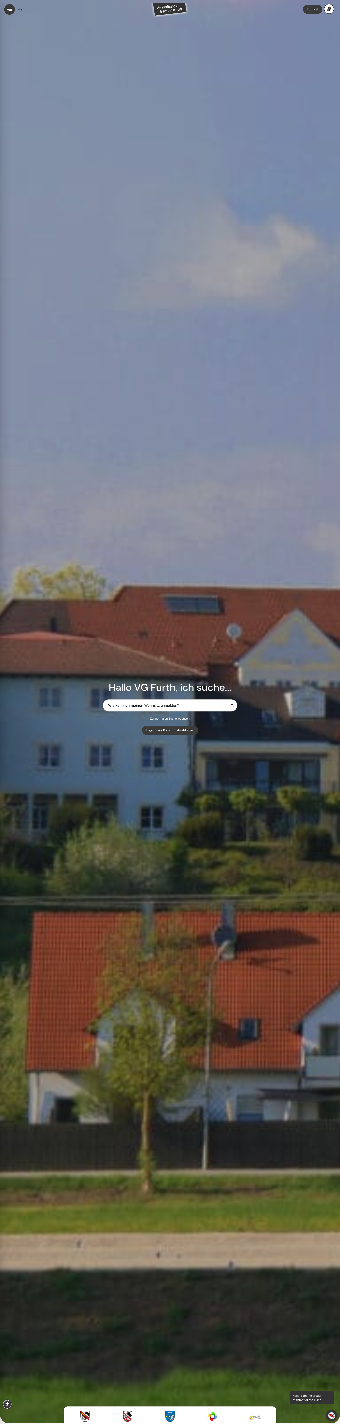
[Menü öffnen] (9, 9)
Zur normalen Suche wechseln (170, 718)
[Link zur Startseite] (173, 10)
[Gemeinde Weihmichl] (170, 1416)
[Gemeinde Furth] (85, 1416)
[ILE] (212, 1416)
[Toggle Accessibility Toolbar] (7, 1404)
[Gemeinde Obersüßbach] (127, 1416)
